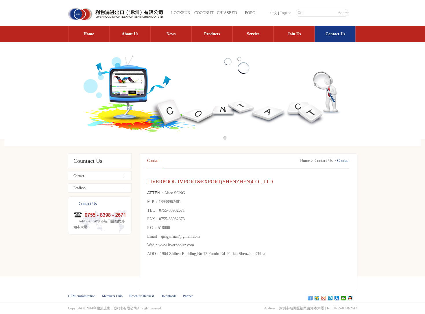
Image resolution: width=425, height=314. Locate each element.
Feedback (79, 188)
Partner (188, 296)
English (285, 13)
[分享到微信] (343, 298)
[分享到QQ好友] (350, 298)
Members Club (112, 296)
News (171, 34)
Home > (306, 160)
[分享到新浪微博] (323, 298)
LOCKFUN (180, 13)
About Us (130, 34)
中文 (273, 13)
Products (212, 34)
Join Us (294, 34)
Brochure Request (141, 296)
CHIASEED (227, 13)
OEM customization (81, 296)
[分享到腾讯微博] (330, 298)
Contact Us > (325, 160)
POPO (250, 13)
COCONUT (204, 13)
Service (253, 34)
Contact (78, 176)
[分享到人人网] (337, 298)
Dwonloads (168, 296)
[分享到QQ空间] (317, 298)
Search (344, 13)
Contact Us (335, 34)
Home (89, 34)
